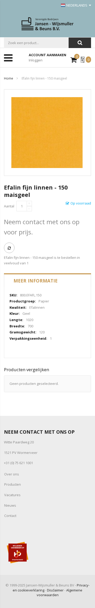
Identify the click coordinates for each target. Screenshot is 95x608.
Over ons (11, 474)
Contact (10, 515)
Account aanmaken (47, 55)
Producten (12, 484)
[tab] (47, 280)
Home (8, 78)
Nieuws (10, 505)
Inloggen (35, 60)
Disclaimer (55, 590)
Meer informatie (35, 280)
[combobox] (36, 43)
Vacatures (12, 494)
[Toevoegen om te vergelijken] (9, 248)
